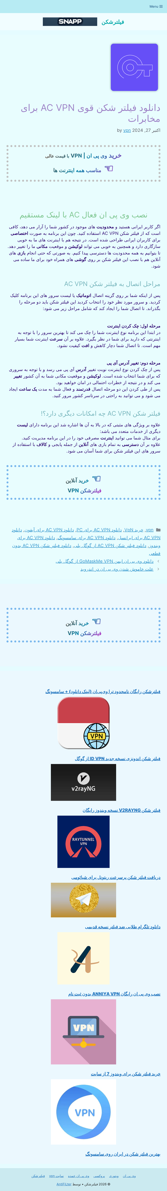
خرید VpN (133, 529)
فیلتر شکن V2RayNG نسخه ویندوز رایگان (121, 810)
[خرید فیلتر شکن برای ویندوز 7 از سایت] (83, 1032)
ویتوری (114, 1176)
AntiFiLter (64, 1184)
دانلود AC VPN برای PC (99, 529)
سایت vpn (56, 1176)
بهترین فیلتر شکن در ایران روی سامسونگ (122, 1154)
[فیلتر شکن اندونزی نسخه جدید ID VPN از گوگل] (83, 724)
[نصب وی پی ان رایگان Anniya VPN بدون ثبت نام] (83, 959)
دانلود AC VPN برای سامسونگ (86, 537)
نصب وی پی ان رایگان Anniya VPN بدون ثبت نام (114, 993)
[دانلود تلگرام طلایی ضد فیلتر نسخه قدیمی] (83, 901)
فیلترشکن (113, 22)
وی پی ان (129, 1176)
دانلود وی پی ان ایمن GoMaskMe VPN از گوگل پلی (105, 561)
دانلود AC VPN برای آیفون (49, 529)
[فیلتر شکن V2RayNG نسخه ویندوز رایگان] (83, 783)
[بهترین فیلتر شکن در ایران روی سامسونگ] (83, 1112)
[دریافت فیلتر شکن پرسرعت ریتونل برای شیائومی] (83, 843)
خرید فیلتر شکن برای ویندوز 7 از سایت (125, 1073)
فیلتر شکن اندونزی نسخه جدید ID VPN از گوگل (117, 758)
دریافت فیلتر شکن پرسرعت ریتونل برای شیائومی (115, 877)
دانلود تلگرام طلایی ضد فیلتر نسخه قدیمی (122, 926)
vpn (150, 529)
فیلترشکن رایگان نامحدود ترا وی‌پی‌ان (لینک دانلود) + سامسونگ (102, 691)
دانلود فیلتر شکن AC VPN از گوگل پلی (110, 545)
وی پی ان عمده (78, 1176)
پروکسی (99, 1176)
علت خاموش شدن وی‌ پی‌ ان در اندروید (117, 569)
